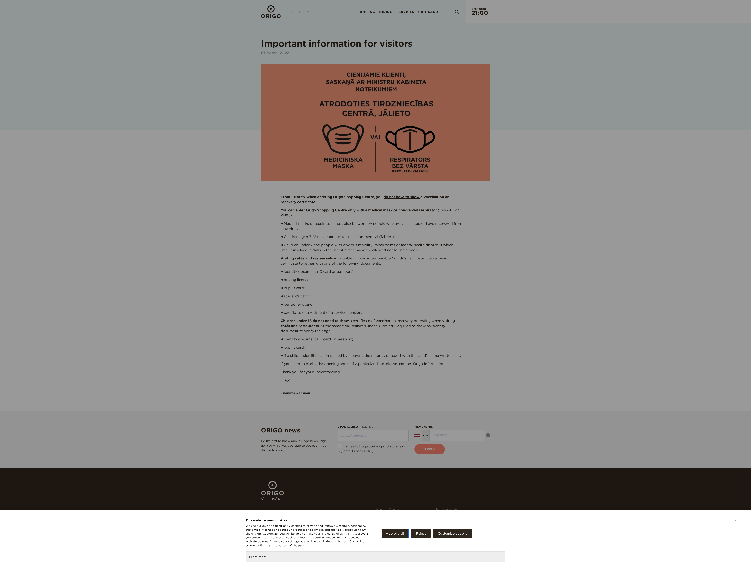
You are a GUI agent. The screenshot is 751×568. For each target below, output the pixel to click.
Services (405, 12)
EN (299, 12)
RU (308, 12)
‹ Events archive (295, 393)
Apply (429, 449)
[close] (735, 520)
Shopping (365, 12)
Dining (386, 12)
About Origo (387, 509)
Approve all (395, 533)
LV (290, 12)
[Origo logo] (272, 499)
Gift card (428, 12)
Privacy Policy (362, 451)
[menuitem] (403, 509)
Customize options (452, 533)
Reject (421, 533)
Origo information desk (433, 363)
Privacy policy (447, 509)
